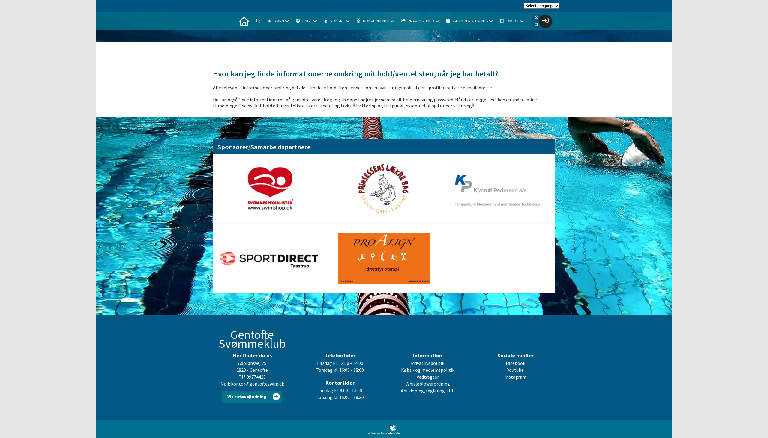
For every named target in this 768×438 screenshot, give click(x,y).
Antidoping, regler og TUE (427, 391)
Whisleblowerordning (428, 384)
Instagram (515, 377)
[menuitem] (244, 21)
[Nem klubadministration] (384, 433)
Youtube (515, 370)
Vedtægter (428, 377)
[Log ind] (545, 21)
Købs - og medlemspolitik (427, 370)
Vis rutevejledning (247, 397)
